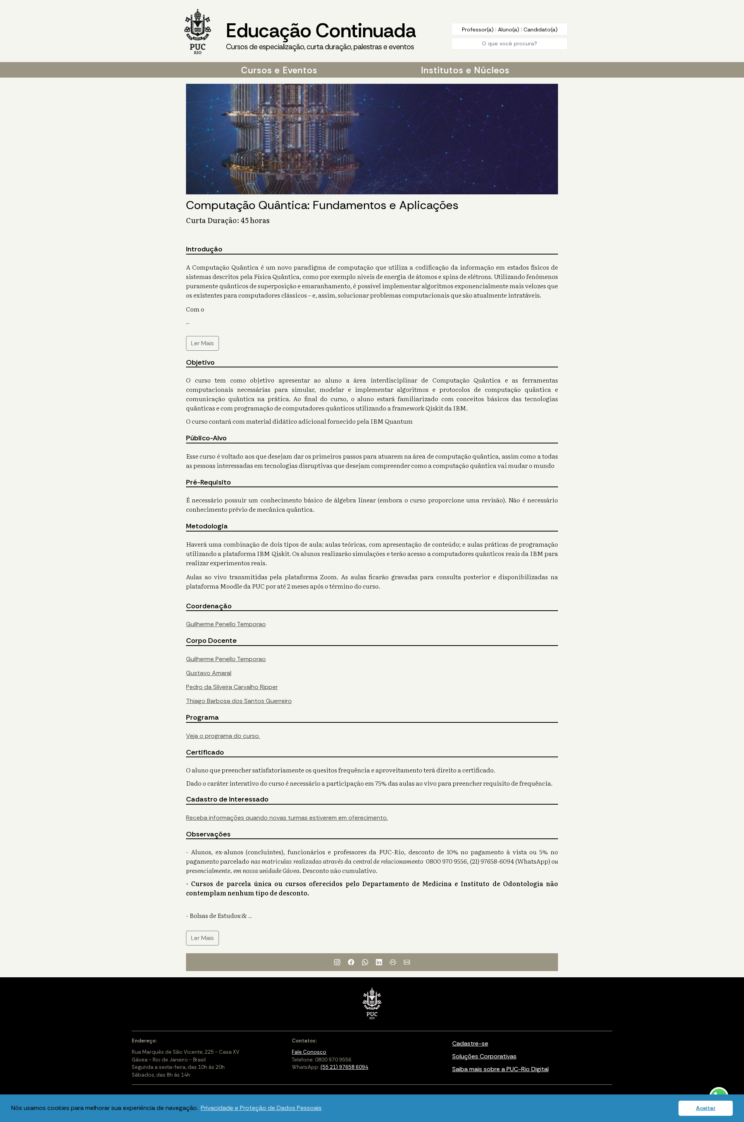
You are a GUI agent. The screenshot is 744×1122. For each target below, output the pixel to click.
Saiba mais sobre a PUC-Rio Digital (500, 1069)
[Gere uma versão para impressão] (393, 962)
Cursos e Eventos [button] (279, 70)
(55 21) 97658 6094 (344, 1067)
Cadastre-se (470, 1043)
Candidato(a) (541, 29)
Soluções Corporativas (484, 1056)
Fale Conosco (309, 1052)
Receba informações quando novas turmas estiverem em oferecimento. (287, 818)
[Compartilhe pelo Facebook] (351, 962)
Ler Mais (202, 343)
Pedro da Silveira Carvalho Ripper (232, 687)
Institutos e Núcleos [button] (465, 70)
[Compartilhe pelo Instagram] (337, 962)
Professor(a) (478, 29)
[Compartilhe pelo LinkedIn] (379, 962)
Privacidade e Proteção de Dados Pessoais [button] (261, 1108)
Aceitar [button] (706, 1108)
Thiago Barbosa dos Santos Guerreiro (239, 701)
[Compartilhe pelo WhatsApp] (365, 962)
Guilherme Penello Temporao (226, 624)
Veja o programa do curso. (223, 736)
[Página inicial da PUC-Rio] (197, 32)
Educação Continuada (321, 35)
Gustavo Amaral (208, 673)
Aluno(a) (509, 29)
